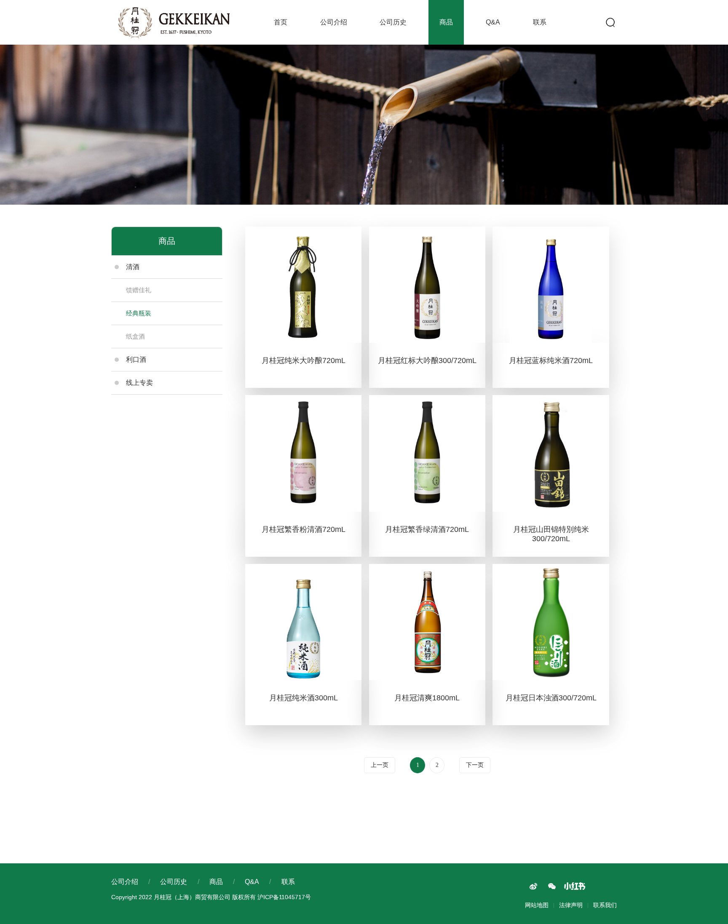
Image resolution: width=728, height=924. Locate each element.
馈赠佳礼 (138, 290)
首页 (280, 22)
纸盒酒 (135, 336)
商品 (446, 22)
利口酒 (136, 359)
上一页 (379, 765)
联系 (539, 22)
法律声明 (571, 905)
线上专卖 (139, 382)
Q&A (493, 22)
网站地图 (537, 905)
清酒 (132, 266)
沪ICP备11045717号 (284, 897)
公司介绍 (333, 22)
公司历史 (393, 22)
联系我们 (605, 905)
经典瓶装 (138, 313)
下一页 (475, 765)
